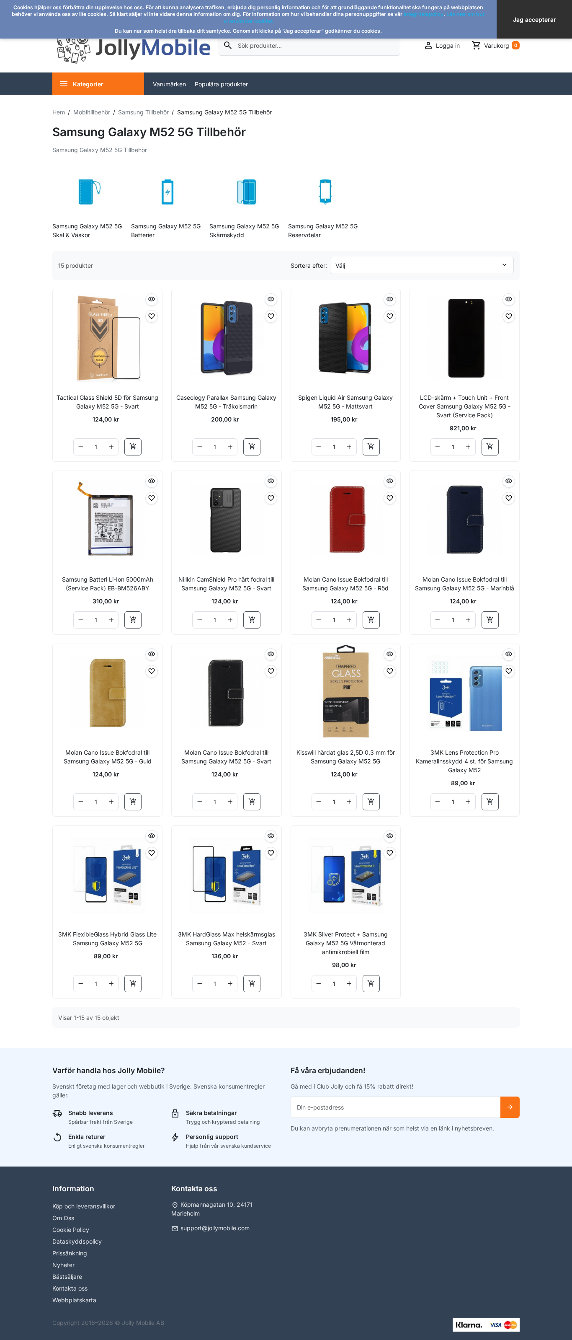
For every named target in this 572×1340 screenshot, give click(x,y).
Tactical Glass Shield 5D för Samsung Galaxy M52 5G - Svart (107, 402)
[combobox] (310, 45)
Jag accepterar (534, 19)
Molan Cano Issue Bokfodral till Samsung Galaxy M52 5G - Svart (226, 757)
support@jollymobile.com (215, 1227)
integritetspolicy (423, 14)
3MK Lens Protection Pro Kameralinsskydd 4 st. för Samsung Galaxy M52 (464, 761)
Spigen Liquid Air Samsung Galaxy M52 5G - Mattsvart (345, 402)
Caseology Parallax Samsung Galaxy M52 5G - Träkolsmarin (226, 402)
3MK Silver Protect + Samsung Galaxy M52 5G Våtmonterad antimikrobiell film (346, 943)
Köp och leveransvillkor (83, 1206)
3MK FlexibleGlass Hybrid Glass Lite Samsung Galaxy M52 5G (107, 939)
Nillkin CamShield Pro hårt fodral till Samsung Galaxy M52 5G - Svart (226, 584)
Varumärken (169, 84)
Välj (340, 265)
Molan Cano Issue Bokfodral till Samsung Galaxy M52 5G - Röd (345, 584)
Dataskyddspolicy (77, 1241)
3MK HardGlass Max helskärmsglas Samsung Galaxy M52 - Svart (226, 939)
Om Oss (63, 1217)
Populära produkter (221, 84)
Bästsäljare (67, 1276)
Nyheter (63, 1264)
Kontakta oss (70, 1288)
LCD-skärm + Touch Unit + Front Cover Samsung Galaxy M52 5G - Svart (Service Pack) (464, 406)
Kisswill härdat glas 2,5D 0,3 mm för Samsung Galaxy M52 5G (345, 757)
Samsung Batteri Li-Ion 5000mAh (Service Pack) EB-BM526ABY (107, 584)
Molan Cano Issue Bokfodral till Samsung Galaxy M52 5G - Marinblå (464, 584)
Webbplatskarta (74, 1300)
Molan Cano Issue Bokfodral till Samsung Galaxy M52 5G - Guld (108, 757)
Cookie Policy (70, 1229)
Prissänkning (69, 1253)
